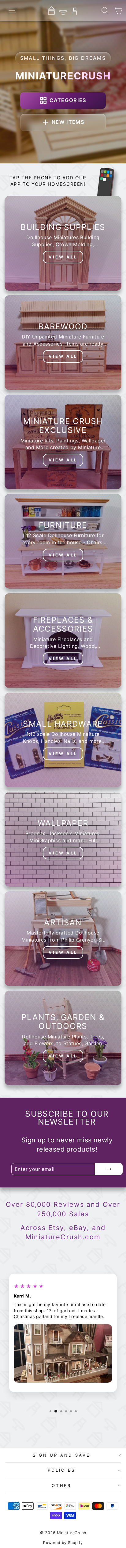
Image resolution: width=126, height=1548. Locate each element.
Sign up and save (61, 1455)
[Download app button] (106, 183)
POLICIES (62, 1470)
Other (62, 1485)
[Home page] (63, 10)
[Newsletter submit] (109, 1169)
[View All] (63, 243)
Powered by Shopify (63, 1542)
